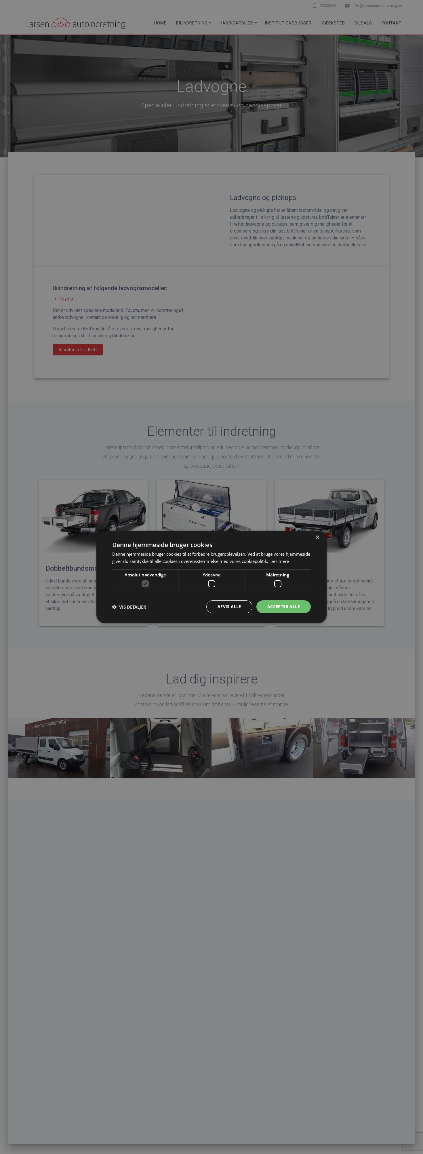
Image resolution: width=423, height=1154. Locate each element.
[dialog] (211, 577)
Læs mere (279, 561)
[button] (129, 607)
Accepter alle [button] (283, 606)
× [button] (317, 537)
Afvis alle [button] (229, 606)
